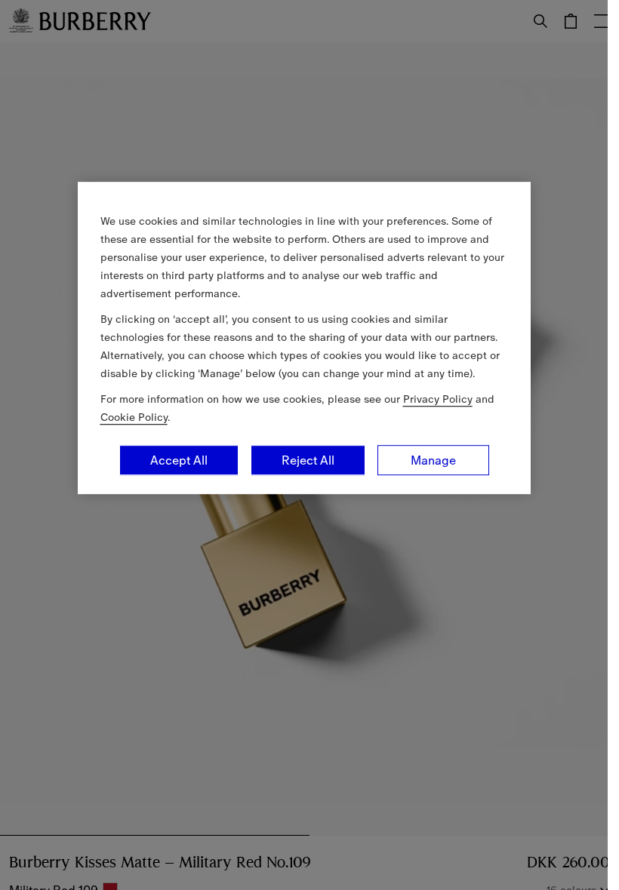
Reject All (308, 460)
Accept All (179, 460)
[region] (304, 338)
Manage (433, 460)
